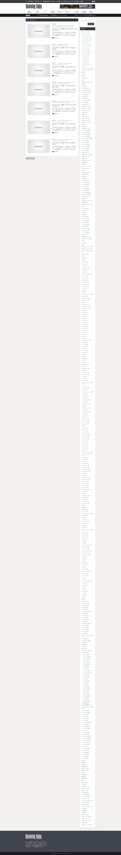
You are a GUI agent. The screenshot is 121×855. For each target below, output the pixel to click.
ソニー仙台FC (84, 226)
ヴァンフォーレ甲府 (85, 92)
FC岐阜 (83, 126)
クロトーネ (84, 324)
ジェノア (83, 330)
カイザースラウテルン (86, 43)
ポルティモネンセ (85, 421)
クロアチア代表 (85, 666)
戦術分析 (83, 507)
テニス (83, 362)
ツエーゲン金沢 (85, 142)
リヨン (83, 595)
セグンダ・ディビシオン (86, 308)
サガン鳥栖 (84, 98)
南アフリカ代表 (85, 734)
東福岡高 (83, 812)
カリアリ (83, 320)
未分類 (83, 764)
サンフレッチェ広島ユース (87, 800)
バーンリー (59, 120)
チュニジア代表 (85, 726)
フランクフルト (85, 489)
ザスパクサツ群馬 (85, 136)
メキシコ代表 (84, 638)
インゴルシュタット (85, 469)
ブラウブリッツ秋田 (85, 194)
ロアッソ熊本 (84, 150)
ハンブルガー (84, 485)
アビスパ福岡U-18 (85, 794)
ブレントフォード (85, 411)
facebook (94, 1)
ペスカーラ (84, 344)
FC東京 (83, 86)
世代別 (83, 599)
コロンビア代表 (85, 744)
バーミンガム (84, 395)
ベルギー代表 (85, 692)
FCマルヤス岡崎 (85, 208)
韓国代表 (83, 644)
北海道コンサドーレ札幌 (86, 154)
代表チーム (83, 601)
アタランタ (84, 312)
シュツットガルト (85, 477)
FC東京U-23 (84, 174)
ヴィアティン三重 (85, 220)
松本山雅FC (84, 162)
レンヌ (83, 597)
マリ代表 (84, 730)
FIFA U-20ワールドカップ (86, 82)
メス (83, 587)
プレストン (84, 409)
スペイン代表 (85, 674)
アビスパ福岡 (84, 88)
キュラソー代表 (85, 615)
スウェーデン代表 (86, 670)
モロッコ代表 (85, 732)
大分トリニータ (85, 196)
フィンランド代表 (86, 688)
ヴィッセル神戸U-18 (85, 796)
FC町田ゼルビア (85, 128)
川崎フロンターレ (85, 110)
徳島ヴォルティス (85, 156)
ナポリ (83, 334)
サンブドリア (84, 328)
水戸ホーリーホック (85, 166)
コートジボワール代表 (87, 722)
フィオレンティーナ (85, 340)
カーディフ (84, 380)
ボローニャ (84, 346)
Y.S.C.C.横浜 (84, 180)
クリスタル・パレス (60, 82)
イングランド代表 (86, 656)
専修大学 (83, 786)
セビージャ (84, 525)
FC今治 (83, 210)
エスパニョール (85, 521)
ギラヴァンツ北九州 (85, 134)
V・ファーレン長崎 (85, 130)
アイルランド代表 (85, 605)
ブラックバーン (85, 403)
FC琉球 (83, 176)
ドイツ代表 (85, 682)
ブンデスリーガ (84, 465)
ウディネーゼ (84, 316)
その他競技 (83, 358)
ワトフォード (71, 25)
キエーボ (83, 322)
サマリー (83, 302)
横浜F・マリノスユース (86, 816)
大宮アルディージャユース (87, 806)
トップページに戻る (30, 158)
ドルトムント (84, 481)
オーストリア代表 (86, 662)
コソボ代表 (84, 621)
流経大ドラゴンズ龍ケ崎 (86, 238)
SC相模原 (84, 178)
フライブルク (84, 487)
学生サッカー (68, 12)
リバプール (84, 459)
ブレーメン (84, 491)
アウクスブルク (85, 467)
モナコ (83, 589)
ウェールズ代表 (85, 658)
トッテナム (59, 63)
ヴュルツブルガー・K (86, 37)
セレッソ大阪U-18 (85, 802)
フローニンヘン (85, 284)
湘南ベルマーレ (85, 120)
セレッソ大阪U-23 (85, 192)
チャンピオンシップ (85, 368)
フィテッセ (84, 280)
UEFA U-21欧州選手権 (86, 704)
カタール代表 (84, 613)
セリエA (83, 310)
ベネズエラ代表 (85, 752)
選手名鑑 (83, 778)
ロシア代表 (85, 698)
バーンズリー (84, 397)
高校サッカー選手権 (85, 788)
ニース (83, 579)
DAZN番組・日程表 (79, 15)
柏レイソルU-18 (85, 814)
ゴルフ (83, 360)
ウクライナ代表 (85, 660)
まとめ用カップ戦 (85, 509)
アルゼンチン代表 (86, 738)
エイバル (83, 519)
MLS (82, 244)
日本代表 (37, 12)
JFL (82, 206)
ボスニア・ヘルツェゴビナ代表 (87, 635)
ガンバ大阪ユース (85, 798)
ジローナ (83, 523)
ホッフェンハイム (85, 495)
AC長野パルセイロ (85, 172)
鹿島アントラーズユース (86, 824)
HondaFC (84, 214)
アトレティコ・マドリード (87, 513)
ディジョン (84, 573)
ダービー (83, 385)
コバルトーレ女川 (85, 224)
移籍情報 (53, 12)
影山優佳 (83, 762)
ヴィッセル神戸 (85, 94)
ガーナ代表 (85, 716)
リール (83, 593)
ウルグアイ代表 (85, 740)
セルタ (83, 527)
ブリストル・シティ (85, 407)
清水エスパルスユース (86, 820)
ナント (83, 577)
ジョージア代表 (85, 625)
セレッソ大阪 (84, 140)
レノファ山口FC (85, 148)
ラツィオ (83, 352)
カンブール (84, 270)
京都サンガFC (84, 152)
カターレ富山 (84, 186)
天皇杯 (83, 760)
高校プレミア (84, 790)
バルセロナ (84, 532)
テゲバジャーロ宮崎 (85, 228)
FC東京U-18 (84, 792)
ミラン (83, 348)
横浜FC (83, 164)
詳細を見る (56, 37)
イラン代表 (84, 609)
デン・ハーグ (84, 276)
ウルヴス (83, 378)
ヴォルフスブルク (85, 471)
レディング (84, 415)
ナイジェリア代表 (86, 728)
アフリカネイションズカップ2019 (88, 706)
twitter (92, 1)
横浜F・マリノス (85, 768)
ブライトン (84, 401)
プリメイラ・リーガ (85, 419)
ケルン (83, 473)
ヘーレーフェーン (85, 286)
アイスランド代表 (85, 603)
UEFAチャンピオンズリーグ (86, 246)
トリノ (83, 332)
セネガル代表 (85, 724)
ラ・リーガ (83, 511)
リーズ (83, 413)
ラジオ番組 (76, 12)
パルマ (83, 336)
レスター (83, 461)
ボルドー (83, 583)
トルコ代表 (85, 684)
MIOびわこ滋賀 (85, 216)
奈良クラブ (84, 234)
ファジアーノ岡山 (85, 144)
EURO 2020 (84, 652)
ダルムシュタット (85, 479)
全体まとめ (83, 646)
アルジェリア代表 (86, 712)
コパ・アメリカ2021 (85, 736)
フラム (83, 405)
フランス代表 (85, 690)
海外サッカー (60, 12)
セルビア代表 (84, 629)
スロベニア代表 (85, 627)
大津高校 (83, 808)
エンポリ (83, 318)
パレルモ (83, 338)
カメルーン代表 (85, 718)
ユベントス (84, 350)
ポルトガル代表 (85, 696)
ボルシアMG (84, 497)
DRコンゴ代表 (85, 710)
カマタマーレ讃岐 (85, 132)
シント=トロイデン (85, 306)
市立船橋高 (84, 810)
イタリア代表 (85, 654)
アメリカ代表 (84, 607)
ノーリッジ (84, 389)
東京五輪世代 (84, 766)
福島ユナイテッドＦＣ (86, 200)
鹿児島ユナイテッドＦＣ (86, 204)
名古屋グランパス (85, 106)
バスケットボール (85, 364)
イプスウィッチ (85, 374)
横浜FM (83, 114)
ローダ (83, 292)
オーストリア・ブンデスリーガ (87, 294)
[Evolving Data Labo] (34, 8)
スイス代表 (85, 668)
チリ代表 (84, 746)
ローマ (83, 354)
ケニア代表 (85, 720)
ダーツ (83, 366)
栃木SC (83, 198)
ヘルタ (83, 493)
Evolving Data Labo (59, 853)
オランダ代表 (85, 664)
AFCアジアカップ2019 (86, 650)
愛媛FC (83, 158)
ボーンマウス (60, 140)
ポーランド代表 (85, 694)
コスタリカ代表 (85, 619)
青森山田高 (84, 822)
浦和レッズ (84, 116)
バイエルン (84, 483)
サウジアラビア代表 (85, 623)
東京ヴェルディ (85, 160)
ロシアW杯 (84, 758)
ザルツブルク (84, 296)
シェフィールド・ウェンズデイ (87, 382)
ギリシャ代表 (84, 617)
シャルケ (83, 475)
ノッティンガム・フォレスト (87, 391)
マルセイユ (84, 585)
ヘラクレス (84, 288)
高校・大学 (83, 782)
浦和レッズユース (85, 818)
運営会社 (91, 12)
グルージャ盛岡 (85, 190)
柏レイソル (84, 112)
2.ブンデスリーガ (85, 31)
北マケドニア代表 (86, 700)
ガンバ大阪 (84, 96)
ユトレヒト (84, 290)
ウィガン (83, 376)
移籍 (82, 772)
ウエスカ (83, 517)
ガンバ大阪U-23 (85, 188)
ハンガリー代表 (85, 686)
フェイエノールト (85, 282)
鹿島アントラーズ (85, 122)
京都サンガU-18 (85, 804)
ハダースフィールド (60, 101)
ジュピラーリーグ (85, 304)
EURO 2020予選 (85, 702)
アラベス (83, 515)
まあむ (83, 505)
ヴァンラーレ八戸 (85, 218)
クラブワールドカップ (85, 298)
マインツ (83, 499)
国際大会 (29, 12)
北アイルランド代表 (85, 640)
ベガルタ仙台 (84, 104)
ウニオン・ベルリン (85, 35)
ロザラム (83, 417)
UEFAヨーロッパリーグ (86, 248)
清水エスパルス (85, 118)
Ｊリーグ (45, 12)
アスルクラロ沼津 (85, 182)
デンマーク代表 (85, 680)
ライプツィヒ (84, 501)
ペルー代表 (85, 754)
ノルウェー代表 (85, 631)
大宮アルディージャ (85, 108)
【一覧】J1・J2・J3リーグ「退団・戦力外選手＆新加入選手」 (58, 15)
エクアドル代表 (85, 742)
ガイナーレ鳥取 (85, 184)
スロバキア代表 (85, 676)
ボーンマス (65, 139)
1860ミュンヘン (85, 33)
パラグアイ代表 (85, 748)
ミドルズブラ (84, 457)
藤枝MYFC (84, 202)
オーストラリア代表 (85, 611)
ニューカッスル (55, 45)
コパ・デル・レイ (85, 300)
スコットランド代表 (86, 672)
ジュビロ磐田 (84, 102)
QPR (83, 370)
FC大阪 (83, 212)
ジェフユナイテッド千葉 (86, 138)
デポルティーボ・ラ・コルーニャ (88, 529)
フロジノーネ (84, 342)
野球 (82, 780)
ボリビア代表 (85, 756)
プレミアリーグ (55, 25)
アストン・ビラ (85, 372)
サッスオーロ (84, 326)
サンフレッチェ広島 (85, 100)
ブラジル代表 (85, 750)
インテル (83, 314)
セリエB (83, 356)
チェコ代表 (85, 678)
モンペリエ (84, 591)
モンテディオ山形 (85, 146)
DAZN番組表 (83, 12)
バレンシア (84, 534)
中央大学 (83, 784)
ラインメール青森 (85, 232)
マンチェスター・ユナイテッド (63, 25)
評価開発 (83, 776)
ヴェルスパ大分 (85, 222)
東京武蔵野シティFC (85, 236)
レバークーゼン (85, 503)
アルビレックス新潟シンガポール (87, 250)
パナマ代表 (84, 633)
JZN (82, 240)
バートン (83, 393)
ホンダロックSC (85, 230)
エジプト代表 (85, 714)
